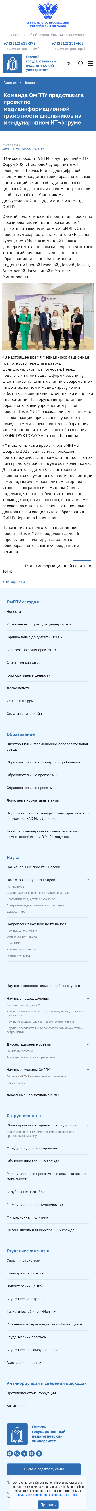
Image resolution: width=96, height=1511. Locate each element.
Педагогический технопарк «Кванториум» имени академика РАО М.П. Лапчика (48, 816)
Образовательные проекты (30, 787)
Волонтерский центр (24, 1286)
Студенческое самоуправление (33, 1349)
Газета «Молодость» (24, 1362)
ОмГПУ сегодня (23, 601)
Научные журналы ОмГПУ (28, 1069)
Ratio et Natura (16, 1082)
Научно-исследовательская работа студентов (46, 985)
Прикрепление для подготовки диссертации (35, 905)
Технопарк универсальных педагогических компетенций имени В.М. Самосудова (43, 834)
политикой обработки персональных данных (47, 1495)
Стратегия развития (24, 662)
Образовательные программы (32, 775)
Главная (10, 82)
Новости (14, 611)
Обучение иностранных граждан (34, 1161)
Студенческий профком (27, 1337)
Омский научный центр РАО (24, 1005)
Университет (14, 581)
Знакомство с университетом (31, 649)
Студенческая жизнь (29, 1250)
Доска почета (18, 688)
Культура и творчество (26, 1273)
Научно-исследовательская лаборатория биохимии (40, 1021)
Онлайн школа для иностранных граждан (42, 1230)
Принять (48, 1504)
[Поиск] (80, 63)
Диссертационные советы (29, 1044)
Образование (21, 734)
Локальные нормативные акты (33, 800)
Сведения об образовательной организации (48, 34)
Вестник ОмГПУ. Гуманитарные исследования (36, 1076)
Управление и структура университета (39, 624)
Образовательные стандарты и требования (43, 762)
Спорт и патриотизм (23, 1260)
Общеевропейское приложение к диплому (42, 1125)
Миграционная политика (27, 1217)
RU (69, 63)
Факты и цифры (20, 700)
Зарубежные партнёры (26, 1191)
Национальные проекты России (33, 867)
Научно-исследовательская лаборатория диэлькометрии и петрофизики (45, 1030)
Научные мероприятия (21, 949)
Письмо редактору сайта (44, 1469)
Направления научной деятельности (37, 924)
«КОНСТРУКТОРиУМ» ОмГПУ (23, 149)
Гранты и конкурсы (19, 955)
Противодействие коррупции (31, 1393)
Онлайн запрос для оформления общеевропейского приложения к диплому (40, 1134)
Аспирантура (15, 886)
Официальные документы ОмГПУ (35, 637)
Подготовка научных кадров (31, 879)
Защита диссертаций (20, 1051)
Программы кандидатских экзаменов (31, 899)
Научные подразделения (28, 998)
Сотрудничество (24, 1115)
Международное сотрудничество (35, 1204)
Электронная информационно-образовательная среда (47, 746)
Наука (13, 857)
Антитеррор (17, 1405)
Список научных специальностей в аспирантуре (38, 892)
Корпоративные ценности (28, 675)
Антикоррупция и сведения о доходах (47, 1383)
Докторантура (16, 911)
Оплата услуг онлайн (24, 713)
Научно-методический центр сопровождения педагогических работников (47, 1013)
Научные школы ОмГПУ (22, 930)
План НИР (13, 943)
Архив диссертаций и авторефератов (31, 1057)
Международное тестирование (33, 1148)
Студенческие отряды (25, 1298)
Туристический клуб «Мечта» (31, 1311)
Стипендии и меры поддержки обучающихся (44, 1324)
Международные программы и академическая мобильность (46, 1176)
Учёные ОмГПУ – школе (22, 937)
